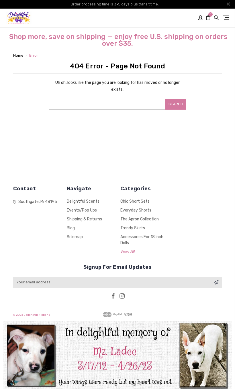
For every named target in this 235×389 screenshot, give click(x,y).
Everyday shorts (135, 210)
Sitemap (75, 236)
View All (127, 251)
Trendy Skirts (132, 228)
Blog (71, 228)
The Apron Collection (139, 219)
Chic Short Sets (135, 201)
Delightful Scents (83, 201)
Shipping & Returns (84, 219)
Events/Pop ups (82, 210)
